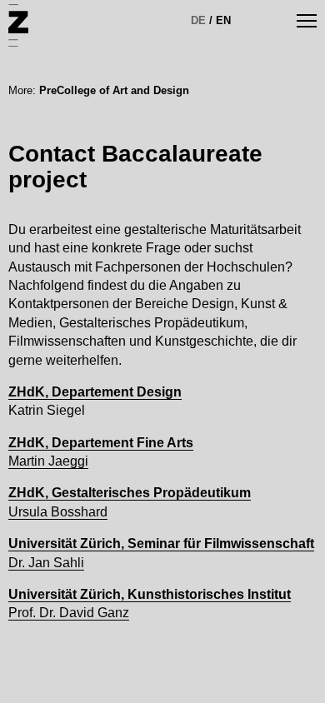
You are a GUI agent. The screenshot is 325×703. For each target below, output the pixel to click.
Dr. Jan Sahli (46, 563)
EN (223, 20)
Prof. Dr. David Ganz (68, 613)
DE (198, 20)
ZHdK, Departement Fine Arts (100, 443)
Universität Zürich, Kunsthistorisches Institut (149, 594)
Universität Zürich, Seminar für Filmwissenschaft (161, 543)
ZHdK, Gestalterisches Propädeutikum (129, 493)
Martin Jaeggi (48, 461)
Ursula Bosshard (58, 512)
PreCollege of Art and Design (114, 90)
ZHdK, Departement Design (95, 392)
